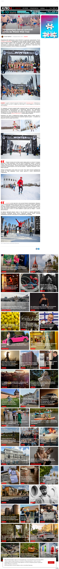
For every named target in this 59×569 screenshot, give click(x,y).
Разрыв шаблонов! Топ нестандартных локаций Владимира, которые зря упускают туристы (10, 436)
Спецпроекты (34, 8)
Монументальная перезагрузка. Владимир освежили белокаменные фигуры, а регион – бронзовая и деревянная (44, 379)
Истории (25, 8)
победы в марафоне (6, 41)
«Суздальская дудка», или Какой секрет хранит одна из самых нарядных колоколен (44, 263)
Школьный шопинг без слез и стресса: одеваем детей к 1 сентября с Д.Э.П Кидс (29, 513)
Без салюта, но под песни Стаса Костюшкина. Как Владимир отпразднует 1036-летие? (44, 302)
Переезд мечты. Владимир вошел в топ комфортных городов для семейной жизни (10, 513)
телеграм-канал (30, 103)
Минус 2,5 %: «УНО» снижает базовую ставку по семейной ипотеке (29, 359)
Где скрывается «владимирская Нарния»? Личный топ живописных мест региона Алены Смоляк (15, 533)
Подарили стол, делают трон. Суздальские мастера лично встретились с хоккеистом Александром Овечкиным (49, 513)
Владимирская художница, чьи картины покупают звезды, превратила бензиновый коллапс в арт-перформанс (15, 263)
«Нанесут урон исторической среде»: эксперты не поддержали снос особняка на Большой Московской (15, 494)
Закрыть (51, 562)
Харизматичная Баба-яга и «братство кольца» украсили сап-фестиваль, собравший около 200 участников (44, 417)
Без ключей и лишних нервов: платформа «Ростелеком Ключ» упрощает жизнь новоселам (49, 359)
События (18, 8)
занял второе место (16, 113)
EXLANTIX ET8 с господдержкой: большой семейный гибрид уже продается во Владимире (49, 398)
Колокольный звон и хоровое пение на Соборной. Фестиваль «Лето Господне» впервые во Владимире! (29, 436)
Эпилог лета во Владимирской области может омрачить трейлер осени (15, 417)
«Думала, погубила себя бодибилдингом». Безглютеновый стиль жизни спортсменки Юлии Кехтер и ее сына (44, 456)
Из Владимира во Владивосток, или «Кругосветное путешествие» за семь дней (15, 302)
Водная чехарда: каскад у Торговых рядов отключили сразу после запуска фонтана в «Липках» (29, 321)
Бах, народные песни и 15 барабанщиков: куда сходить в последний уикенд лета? (10, 283)
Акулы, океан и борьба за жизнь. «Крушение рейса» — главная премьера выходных (49, 436)
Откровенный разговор (36, 464)
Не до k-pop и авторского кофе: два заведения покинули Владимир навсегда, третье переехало (44, 340)
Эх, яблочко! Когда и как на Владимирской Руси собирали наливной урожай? (10, 321)
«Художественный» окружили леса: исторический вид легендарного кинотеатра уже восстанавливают (15, 456)
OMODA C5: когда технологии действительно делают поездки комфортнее (44, 533)
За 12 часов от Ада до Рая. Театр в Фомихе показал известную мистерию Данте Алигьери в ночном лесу (10, 359)
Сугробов (8, 203)
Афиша (42, 8)
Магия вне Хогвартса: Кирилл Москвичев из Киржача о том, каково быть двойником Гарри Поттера (44, 494)
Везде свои (4, 387)
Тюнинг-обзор (5, 348)
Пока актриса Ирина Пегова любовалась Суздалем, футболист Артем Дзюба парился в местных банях (10, 398)
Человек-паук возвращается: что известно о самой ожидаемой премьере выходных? (29, 283)
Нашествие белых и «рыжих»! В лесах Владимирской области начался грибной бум (29, 552)
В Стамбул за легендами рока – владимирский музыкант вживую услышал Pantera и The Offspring (15, 379)
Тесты (3, 329)
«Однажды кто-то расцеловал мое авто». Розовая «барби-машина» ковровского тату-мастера (15, 340)
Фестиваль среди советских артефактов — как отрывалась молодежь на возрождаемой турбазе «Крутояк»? (10, 552)
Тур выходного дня (6, 310)
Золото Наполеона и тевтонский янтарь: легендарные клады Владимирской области (29, 475)
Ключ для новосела (45, 367)
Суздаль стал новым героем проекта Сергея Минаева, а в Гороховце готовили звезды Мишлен (49, 475)
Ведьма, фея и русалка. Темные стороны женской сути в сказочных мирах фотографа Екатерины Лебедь (49, 283)
